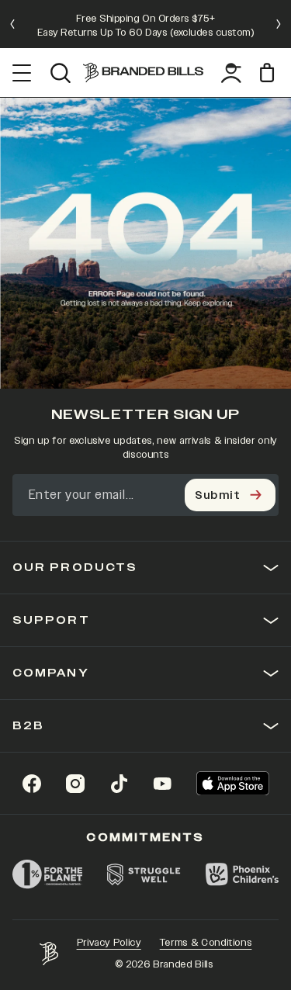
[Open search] (60, 73)
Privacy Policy (109, 943)
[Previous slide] (12, 24)
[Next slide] (278, 24)
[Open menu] (22, 73)
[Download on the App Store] (232, 783)
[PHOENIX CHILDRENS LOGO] (242, 874)
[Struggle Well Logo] (144, 874)
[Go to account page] (231, 73)
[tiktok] (118, 783)
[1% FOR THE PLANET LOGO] (47, 874)
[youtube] (162, 783)
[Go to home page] (49, 953)
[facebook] (32, 783)
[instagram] (75, 783)
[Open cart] (269, 72)
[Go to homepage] (143, 72)
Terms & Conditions (206, 943)
